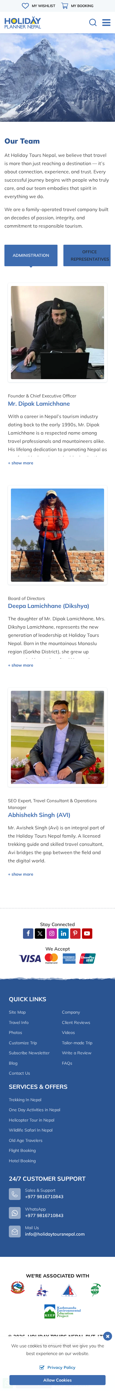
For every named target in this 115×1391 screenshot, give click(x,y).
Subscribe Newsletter (29, 1052)
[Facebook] (28, 934)
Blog (13, 1063)
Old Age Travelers (25, 1140)
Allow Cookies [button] (57, 1380)
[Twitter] (40, 934)
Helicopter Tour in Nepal (31, 1120)
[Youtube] (87, 934)
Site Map (17, 1012)
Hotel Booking (22, 1160)
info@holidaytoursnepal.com (55, 1234)
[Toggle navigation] (104, 22)
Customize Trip (23, 1042)
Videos (68, 1032)
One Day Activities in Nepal (34, 1109)
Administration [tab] (31, 255)
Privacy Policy (61, 1367)
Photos (15, 1032)
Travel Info (19, 1022)
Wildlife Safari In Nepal (30, 1130)
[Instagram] (52, 934)
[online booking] (57, 958)
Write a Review (76, 1052)
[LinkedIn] (63, 934)
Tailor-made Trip (77, 1042)
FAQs (67, 1063)
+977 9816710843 (44, 1215)
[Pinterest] (75, 934)
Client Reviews (76, 1022)
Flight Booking (22, 1150)
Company (71, 1012)
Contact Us (19, 1073)
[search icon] (92, 23)
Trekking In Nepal (25, 1099)
